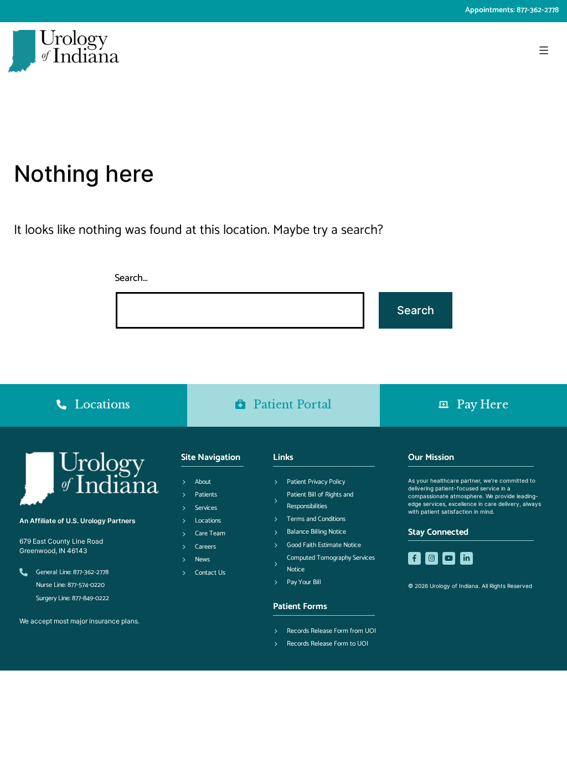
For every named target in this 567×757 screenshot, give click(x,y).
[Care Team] (203, 533)
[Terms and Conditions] (309, 519)
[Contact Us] (203, 573)
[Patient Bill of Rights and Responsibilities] (329, 500)
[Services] (199, 508)
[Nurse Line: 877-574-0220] (62, 585)
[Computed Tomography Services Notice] (329, 564)
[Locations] (201, 520)
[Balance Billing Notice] (309, 532)
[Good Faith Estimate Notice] (317, 545)
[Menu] (542, 50)
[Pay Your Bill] (297, 582)
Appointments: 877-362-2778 (512, 10)
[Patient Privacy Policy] (309, 482)
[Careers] (198, 547)
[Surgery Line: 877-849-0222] (64, 598)
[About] (196, 482)
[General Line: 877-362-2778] (64, 572)
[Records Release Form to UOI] (320, 643)
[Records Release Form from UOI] (324, 631)
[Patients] (199, 494)
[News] (195, 559)
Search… (131, 278)
